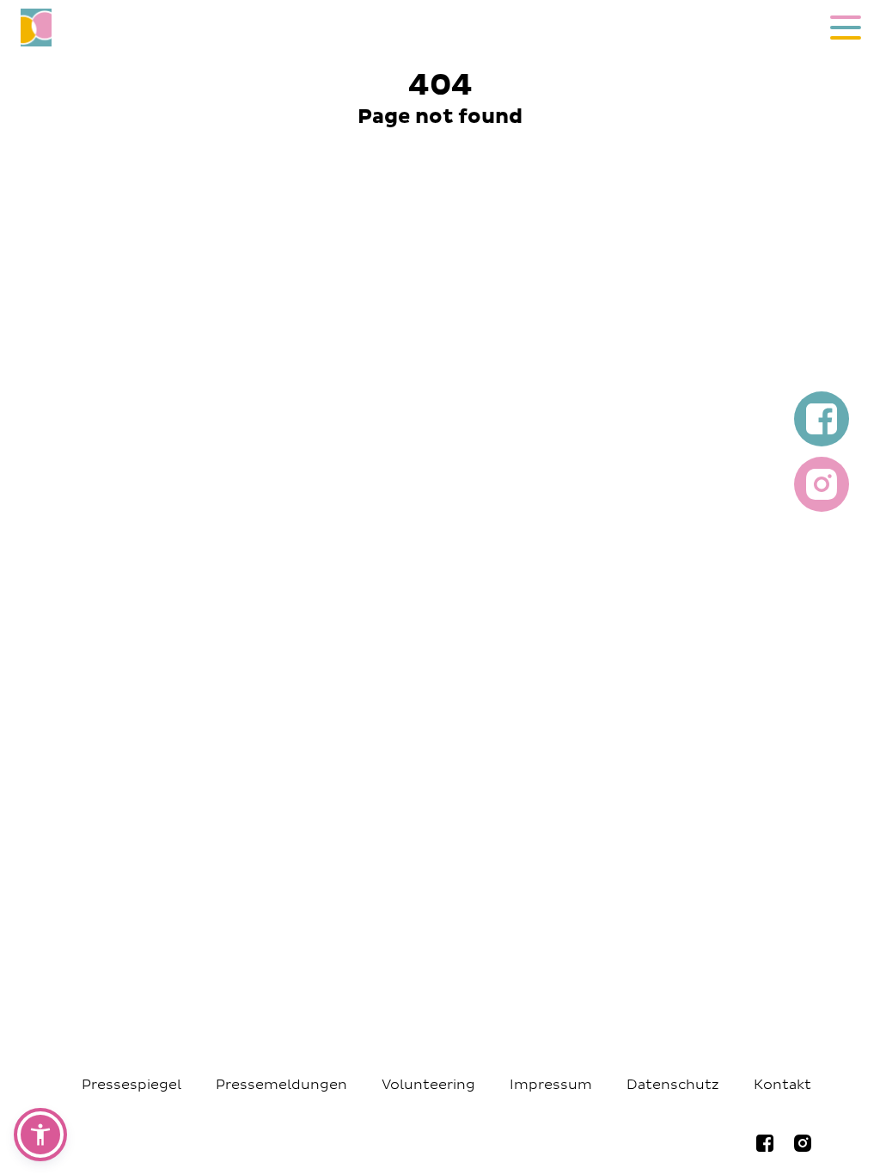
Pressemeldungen (281, 1085)
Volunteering (428, 1085)
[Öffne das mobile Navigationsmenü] (845, 27)
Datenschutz (672, 1085)
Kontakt (782, 1085)
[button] (40, 1134)
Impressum (551, 1085)
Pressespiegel (131, 1085)
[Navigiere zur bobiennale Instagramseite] (802, 1143)
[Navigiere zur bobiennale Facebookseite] (764, 1143)
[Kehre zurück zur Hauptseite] (403, 27)
